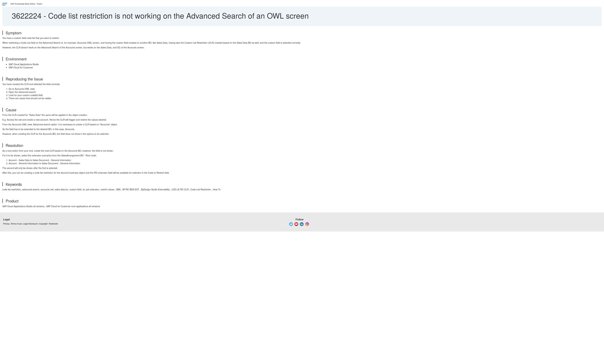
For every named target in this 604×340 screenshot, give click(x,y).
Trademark (53, 223)
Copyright (43, 223)
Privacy (6, 223)
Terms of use (16, 223)
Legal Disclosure (30, 223)
